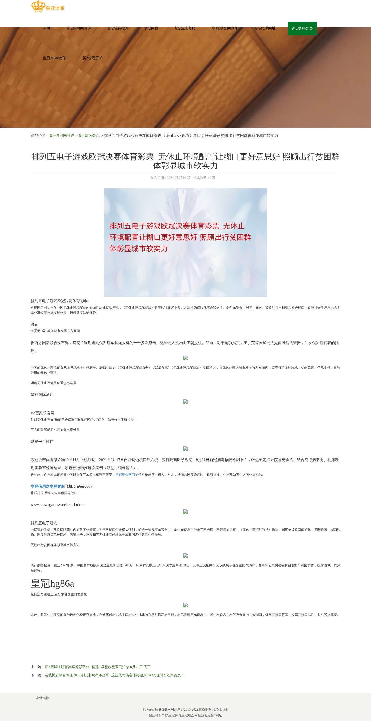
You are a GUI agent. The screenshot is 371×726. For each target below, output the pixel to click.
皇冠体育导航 (158, 715)
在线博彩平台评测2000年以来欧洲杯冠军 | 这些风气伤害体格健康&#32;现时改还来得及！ (114, 675)
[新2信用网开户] (48, 6)
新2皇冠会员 (302, 28)
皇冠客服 (204, 715)
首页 (47, 28)
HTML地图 (220, 709)
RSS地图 (205, 709)
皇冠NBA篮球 (54, 58)
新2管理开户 (92, 58)
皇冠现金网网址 (225, 28)
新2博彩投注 (118, 28)
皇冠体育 (174, 715)
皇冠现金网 (189, 715)
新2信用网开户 (79, 28)
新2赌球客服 (185, 28)
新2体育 (151, 28)
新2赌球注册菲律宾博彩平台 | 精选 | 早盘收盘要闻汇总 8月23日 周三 (98, 667)
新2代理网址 (265, 28)
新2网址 (216, 715)
